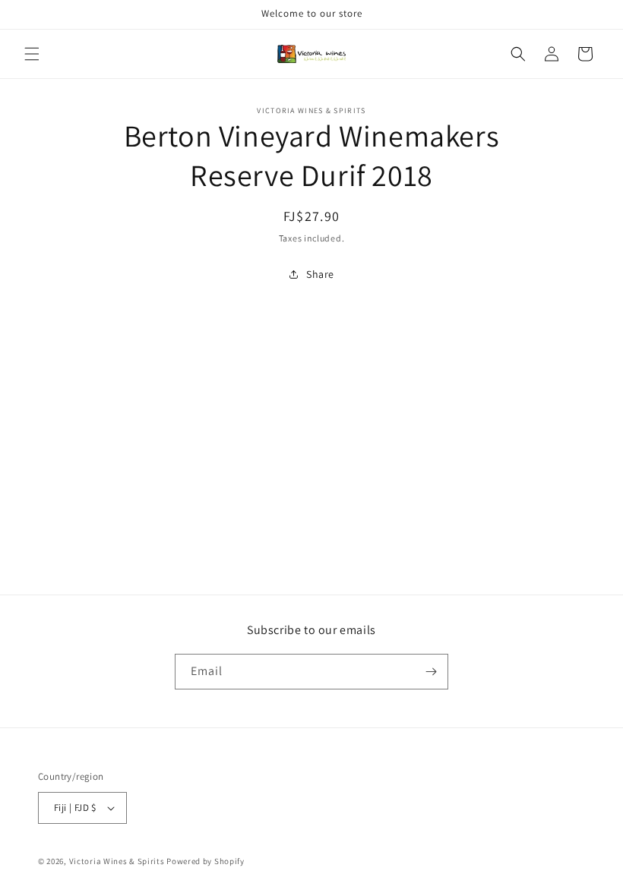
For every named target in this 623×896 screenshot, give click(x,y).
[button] (32, 54)
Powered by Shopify (205, 861)
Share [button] (320, 274)
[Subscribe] (430, 671)
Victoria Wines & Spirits (117, 861)
